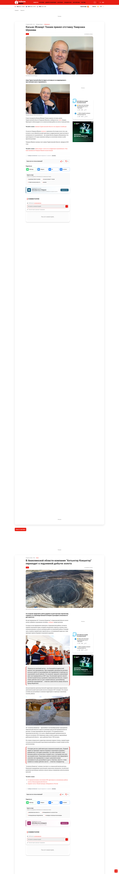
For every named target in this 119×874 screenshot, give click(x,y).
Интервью (60, 2)
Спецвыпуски (67, 2)
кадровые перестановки (34, 179)
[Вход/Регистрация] (100, 2)
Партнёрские (76, 2)
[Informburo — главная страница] (20, 2)
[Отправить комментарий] (66, 206)
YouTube (83, 2)
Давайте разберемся (50, 2)
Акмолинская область (34, 812)
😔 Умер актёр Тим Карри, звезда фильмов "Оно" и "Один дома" (83, 106)
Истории (41, 2)
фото (38, 557)
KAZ (103, 2)
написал (43, 131)
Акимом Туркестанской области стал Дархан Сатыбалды (50, 126)
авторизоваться (37, 203)
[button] (98, 7)
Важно (45, 182)
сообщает (51, 622)
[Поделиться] (116, 871)
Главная (16, 10)
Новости (35, 2)
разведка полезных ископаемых (54, 815)
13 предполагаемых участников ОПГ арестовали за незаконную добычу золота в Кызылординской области (48, 780)
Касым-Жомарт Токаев (49, 179)
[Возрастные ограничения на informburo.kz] (94, 2)
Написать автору (89, 34)
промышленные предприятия (36, 815)
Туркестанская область (34, 182)
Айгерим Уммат (39, 24)
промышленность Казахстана (50, 812)
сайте (60, 120)
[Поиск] (97, 2)
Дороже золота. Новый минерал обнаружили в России (43, 783)
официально (47, 24)
